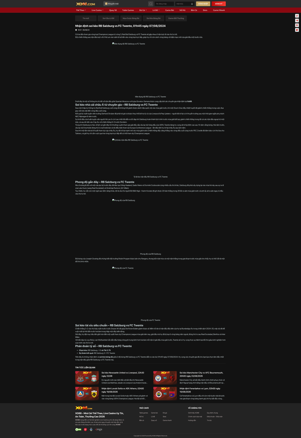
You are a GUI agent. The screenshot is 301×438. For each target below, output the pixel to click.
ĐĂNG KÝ (218, 4)
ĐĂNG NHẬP (203, 4)
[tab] (85, 18)
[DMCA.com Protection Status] (78, 429)
